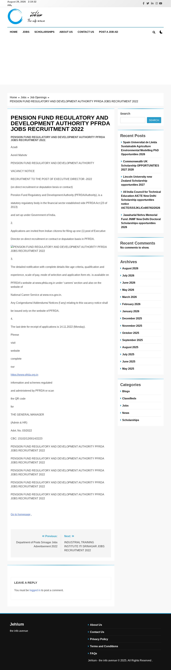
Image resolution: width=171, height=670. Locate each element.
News (125, 412)
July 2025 (128, 354)
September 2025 (132, 339)
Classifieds (129, 398)
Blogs (126, 391)
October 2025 (130, 332)
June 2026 (128, 282)
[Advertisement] (85, 61)
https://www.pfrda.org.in (24, 374)
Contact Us (86, 31)
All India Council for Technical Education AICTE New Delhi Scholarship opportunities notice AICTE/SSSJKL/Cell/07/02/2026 (141, 199)
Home (14, 31)
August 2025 (130, 347)
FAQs (93, 653)
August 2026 (130, 268)
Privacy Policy (99, 639)
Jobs (26, 31)
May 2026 (128, 289)
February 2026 (131, 304)
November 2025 (132, 325)
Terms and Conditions (104, 646)
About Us (66, 31)
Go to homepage (20, 514)
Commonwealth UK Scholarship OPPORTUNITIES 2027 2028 (140, 165)
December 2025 (132, 318)
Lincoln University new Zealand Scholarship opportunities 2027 (136, 180)
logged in (35, 590)
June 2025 (128, 361)
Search (125, 113)
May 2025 (128, 368)
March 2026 (129, 296)
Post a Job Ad (108, 31)
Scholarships (44, 31)
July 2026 (128, 275)
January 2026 (130, 311)
